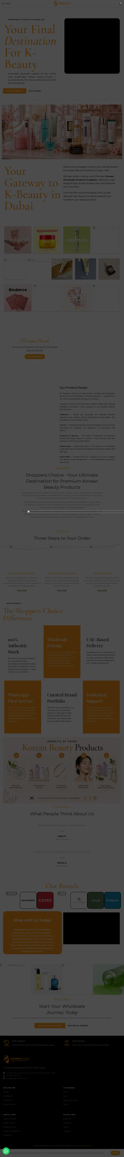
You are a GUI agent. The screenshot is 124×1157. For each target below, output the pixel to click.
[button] (6, 1151)
